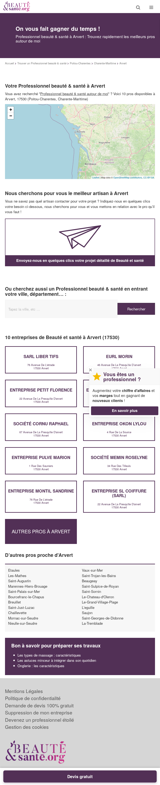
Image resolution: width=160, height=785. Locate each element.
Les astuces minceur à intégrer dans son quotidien (57, 660)
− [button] (10, 115)
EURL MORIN (119, 356)
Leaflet (95, 177)
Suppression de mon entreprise (38, 712)
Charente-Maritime (105, 63)
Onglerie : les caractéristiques (41, 665)
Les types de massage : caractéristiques (49, 655)
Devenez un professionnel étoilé (39, 719)
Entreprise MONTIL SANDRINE (41, 491)
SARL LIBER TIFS (41, 356)
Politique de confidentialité (33, 698)
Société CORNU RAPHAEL (41, 423)
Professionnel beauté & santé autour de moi (74, 93)
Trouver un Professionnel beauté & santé (41, 63)
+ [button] (10, 109)
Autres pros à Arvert (41, 531)
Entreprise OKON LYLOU (119, 423)
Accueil (9, 63)
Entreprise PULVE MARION (41, 457)
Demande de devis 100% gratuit (39, 705)
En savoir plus (125, 410)
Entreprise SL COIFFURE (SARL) (119, 493)
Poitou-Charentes (80, 63)
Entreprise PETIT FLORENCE (41, 390)
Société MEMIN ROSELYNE (119, 457)
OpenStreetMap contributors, (128, 177)
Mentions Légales (24, 691)
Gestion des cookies (27, 726)
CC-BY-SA (148, 177)
